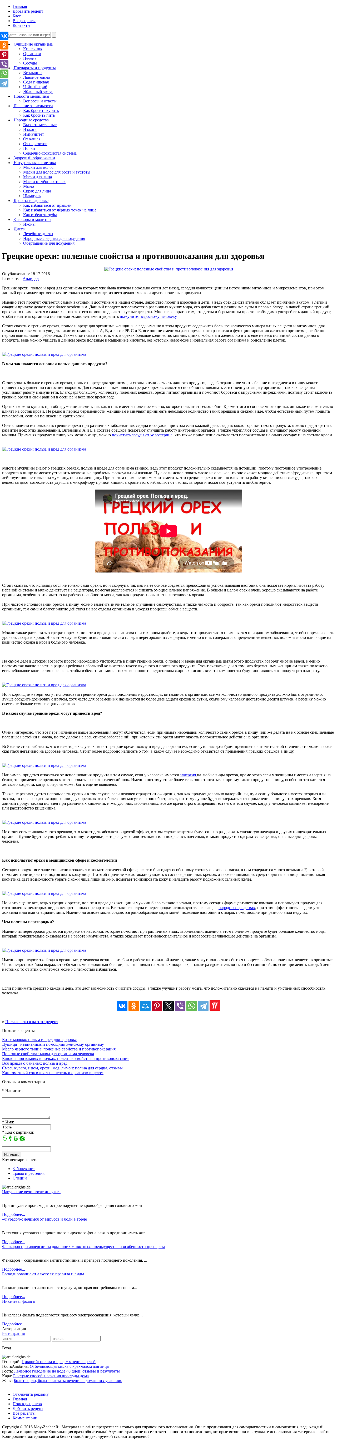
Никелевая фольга (18, 1301)
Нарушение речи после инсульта (31, 1192)
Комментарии (25, 1418)
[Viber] (180, 1006)
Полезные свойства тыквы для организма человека (48, 1054)
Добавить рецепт (28, 11)
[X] (168, 1006)
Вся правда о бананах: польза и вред (34, 1063)
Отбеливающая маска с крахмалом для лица (69, 1366)
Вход (6, 1348)
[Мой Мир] (145, 1006)
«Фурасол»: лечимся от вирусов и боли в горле (44, 1219)
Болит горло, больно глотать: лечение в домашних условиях (68, 1380)
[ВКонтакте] (122, 1006)
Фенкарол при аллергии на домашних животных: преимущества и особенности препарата (83, 1246)
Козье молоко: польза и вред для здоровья (39, 1039)
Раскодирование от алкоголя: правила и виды (43, 1274)
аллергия (188, 775)
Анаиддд (31, 278)
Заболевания (24, 1168)
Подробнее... (13, 1214)
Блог (17, 16)
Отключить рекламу (31, 1394)
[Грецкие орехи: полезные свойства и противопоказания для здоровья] (168, 269)
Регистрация (13, 1333)
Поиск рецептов (27, 1403)
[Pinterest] (157, 1006)
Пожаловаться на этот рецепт (31, 1021)
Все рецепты (24, 20)
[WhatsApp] (191, 1006)
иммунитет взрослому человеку (148, 316)
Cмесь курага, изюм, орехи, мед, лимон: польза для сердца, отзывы (62, 1068)
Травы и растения (28, 1173)
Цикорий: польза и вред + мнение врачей (59, 1361)
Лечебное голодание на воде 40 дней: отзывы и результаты (67, 1371)
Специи (20, 1178)
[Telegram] (203, 1006)
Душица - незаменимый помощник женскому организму (53, 1044)
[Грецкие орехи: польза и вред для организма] (44, 354)
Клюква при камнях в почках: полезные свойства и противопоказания (65, 1058)
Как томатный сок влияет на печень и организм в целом (52, 1072)
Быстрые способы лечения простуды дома (51, 1376)
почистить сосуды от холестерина (142, 435)
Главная (20, 6)
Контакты (21, 25)
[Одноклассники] (133, 1006)
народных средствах (237, 907)
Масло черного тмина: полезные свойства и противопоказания (59, 1049)
